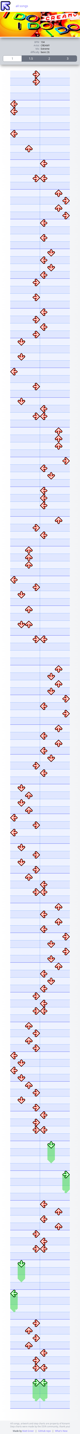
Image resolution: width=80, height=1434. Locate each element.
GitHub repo (44, 1431)
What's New (61, 1431)
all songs (22, 6)
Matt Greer (28, 1431)
